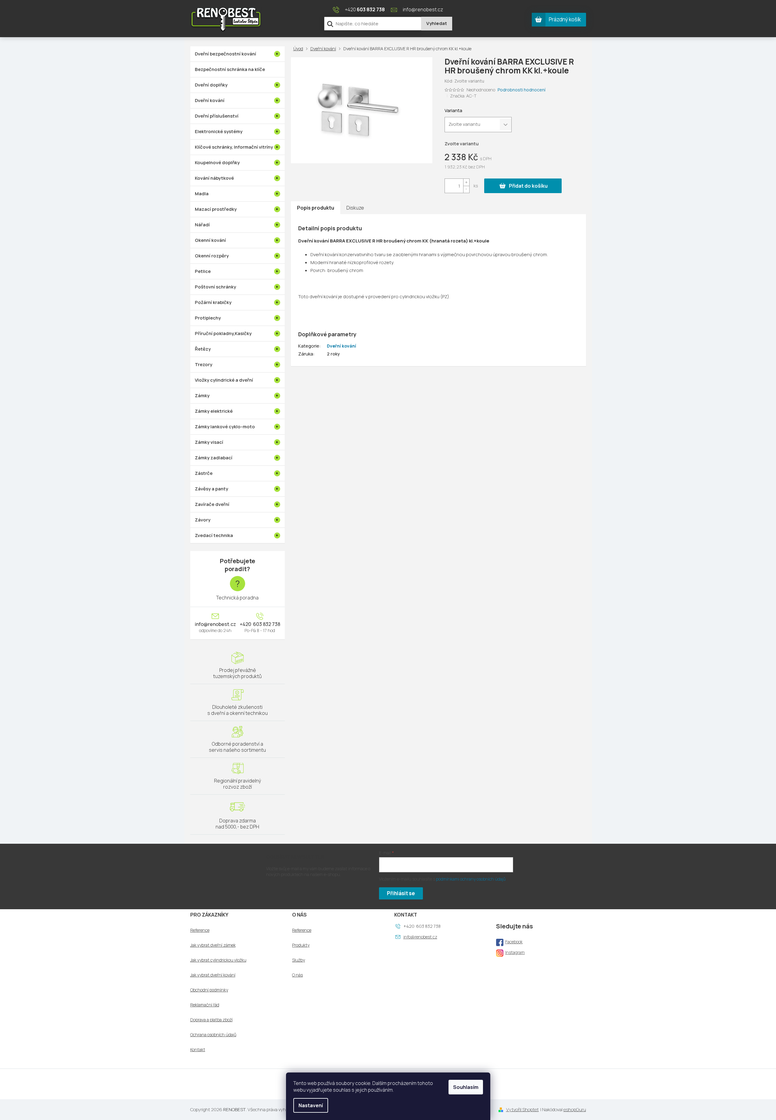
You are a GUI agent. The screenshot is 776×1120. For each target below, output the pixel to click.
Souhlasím (465, 1087)
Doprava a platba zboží (211, 1020)
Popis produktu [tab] (315, 207)
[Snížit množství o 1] (466, 189)
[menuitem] (237, 54)
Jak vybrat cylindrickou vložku (218, 960)
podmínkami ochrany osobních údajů (471, 879)
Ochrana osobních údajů (213, 1035)
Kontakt (197, 1050)
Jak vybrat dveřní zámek (213, 945)
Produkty (300, 945)
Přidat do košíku (528, 185)
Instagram (515, 952)
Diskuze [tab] (355, 207)
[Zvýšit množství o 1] (466, 182)
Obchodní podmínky (209, 990)
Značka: (463, 96)
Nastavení (311, 1105)
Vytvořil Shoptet (522, 1109)
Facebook (514, 942)
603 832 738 (266, 624)
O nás (297, 975)
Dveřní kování (341, 346)
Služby (298, 960)
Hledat (436, 23)
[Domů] (299, 49)
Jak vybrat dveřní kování (212, 975)
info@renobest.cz (215, 624)
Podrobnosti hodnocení (521, 90)
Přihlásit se (401, 893)
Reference (199, 930)
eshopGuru (574, 1109)
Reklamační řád (204, 1005)
